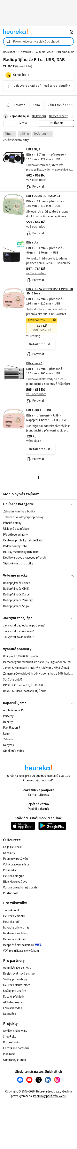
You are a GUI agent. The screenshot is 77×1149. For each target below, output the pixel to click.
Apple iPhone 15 (13, 710)
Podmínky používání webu (49, 1096)
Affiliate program (13, 1002)
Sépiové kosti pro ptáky (18, 563)
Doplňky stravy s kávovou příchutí (24, 558)
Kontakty (9, 853)
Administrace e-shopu (17, 968)
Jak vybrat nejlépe (17, 618)
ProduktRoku (11, 1042)
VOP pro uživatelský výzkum (21, 951)
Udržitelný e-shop (14, 1060)
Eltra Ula (32, 242)
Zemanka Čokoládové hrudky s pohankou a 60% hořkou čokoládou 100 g (38, 674)
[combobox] (38, 41)
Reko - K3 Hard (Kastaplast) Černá (24, 691)
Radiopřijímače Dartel (16, 594)
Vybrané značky (15, 575)
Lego (6, 733)
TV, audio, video (43, 52)
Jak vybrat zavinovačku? (18, 637)
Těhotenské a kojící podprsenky (23, 517)
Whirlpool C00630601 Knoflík (20, 656)
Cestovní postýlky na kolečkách (23, 540)
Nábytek (8, 745)
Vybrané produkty (17, 649)
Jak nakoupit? (12, 910)
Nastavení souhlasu (15, 933)
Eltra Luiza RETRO (38, 410)
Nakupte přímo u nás (16, 927)
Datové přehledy (13, 996)
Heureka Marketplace (16, 985)
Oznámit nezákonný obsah (20, 887)
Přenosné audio (65, 52)
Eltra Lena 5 (34, 363)
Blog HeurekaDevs (15, 882)
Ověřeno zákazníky (15, 1031)
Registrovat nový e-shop (19, 973)
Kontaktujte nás (38, 795)
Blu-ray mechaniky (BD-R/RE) (21, 552)
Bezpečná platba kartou (18, 945)
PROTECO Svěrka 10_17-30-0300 (23, 685)
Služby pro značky (14, 991)
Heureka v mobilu (14, 916)
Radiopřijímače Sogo (16, 606)
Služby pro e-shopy (15, 979)
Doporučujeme (14, 703)
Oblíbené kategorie (18, 504)
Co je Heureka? (12, 847)
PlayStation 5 (11, 728)
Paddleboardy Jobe (15, 546)
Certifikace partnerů (16, 1048)
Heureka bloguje (13, 876)
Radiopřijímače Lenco (16, 583)
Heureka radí (11, 922)
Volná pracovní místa (16, 864)
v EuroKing (33, 336)
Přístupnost (10, 893)
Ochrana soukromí (14, 939)
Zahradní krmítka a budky (19, 511)
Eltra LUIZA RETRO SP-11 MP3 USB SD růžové (38, 321)
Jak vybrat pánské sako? (18, 631)
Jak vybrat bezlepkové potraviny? (24, 625)
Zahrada (8, 739)
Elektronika (24, 52)
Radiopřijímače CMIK (16, 589)
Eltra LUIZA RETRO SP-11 (43, 196)
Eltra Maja (33, 149)
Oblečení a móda (13, 751)
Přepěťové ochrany (15, 535)
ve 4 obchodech (36, 180)
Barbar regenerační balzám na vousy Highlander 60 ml (37, 662)
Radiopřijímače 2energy (18, 600)
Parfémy (8, 716)
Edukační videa (12, 1008)
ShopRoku (9, 1037)
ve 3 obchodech (36, 227)
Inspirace (9, 1054)
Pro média (9, 870)
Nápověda (9, 1014)
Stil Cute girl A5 (13, 679)
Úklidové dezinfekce (16, 529)
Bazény (8, 722)
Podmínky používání (15, 859)
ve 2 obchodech (36, 273)
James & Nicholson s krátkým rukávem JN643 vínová (36, 668)
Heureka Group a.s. (48, 1091)
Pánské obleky (12, 523)
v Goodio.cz (33, 441)
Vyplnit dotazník (38, 809)
